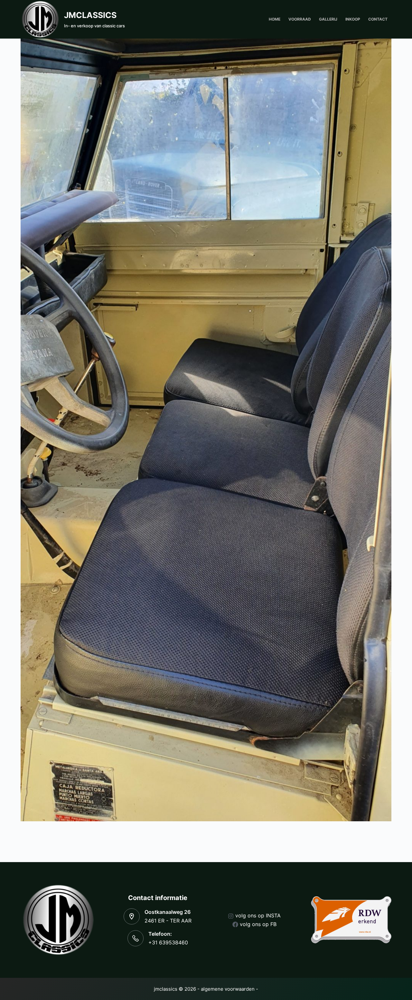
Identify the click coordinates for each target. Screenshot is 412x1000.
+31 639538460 (168, 942)
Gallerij (328, 19)
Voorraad (299, 19)
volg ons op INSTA (258, 915)
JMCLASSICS (90, 15)
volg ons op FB (258, 924)
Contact (378, 19)
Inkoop (352, 19)
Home (274, 19)
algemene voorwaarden (228, 989)
